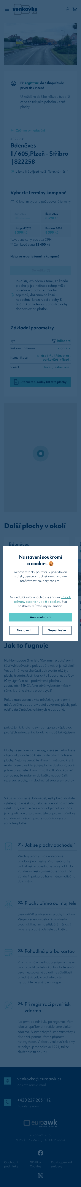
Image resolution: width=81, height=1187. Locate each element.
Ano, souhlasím (40, 617)
